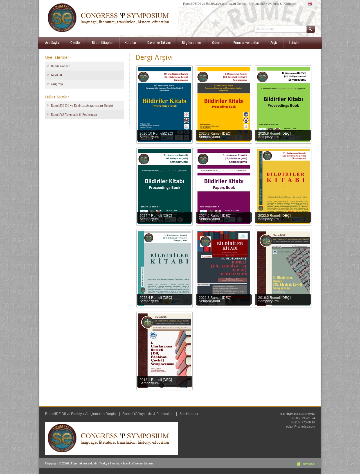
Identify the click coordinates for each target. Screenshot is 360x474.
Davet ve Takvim (159, 42)
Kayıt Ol (56, 74)
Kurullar (130, 42)
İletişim (294, 42)
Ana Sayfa (52, 42)
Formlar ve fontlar (246, 42)
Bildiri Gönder (60, 65)
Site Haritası (188, 414)
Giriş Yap (57, 83)
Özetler (75, 42)
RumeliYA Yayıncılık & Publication (274, 3)
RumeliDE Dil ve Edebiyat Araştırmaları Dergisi (214, 3)
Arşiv (274, 42)
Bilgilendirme (191, 42)
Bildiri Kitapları (102, 42)
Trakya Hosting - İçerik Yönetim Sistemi (126, 463)
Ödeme (217, 42)
